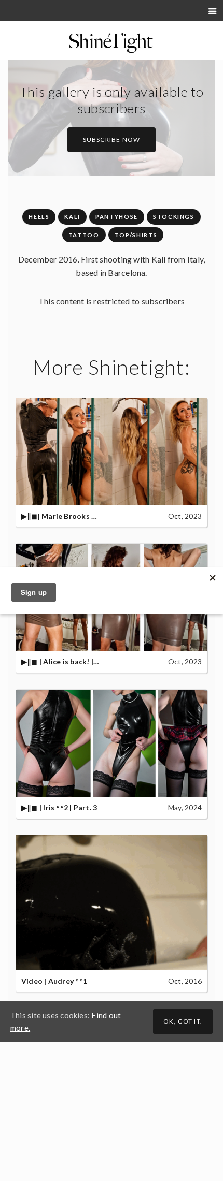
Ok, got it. (182, 1021)
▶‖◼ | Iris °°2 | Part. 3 (59, 807)
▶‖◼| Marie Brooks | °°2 (64, 516)
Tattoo (84, 234)
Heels (39, 216)
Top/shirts (136, 234)
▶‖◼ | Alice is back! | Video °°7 (75, 661)
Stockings (173, 216)
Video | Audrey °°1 (54, 980)
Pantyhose (116, 216)
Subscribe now (112, 139)
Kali (72, 216)
